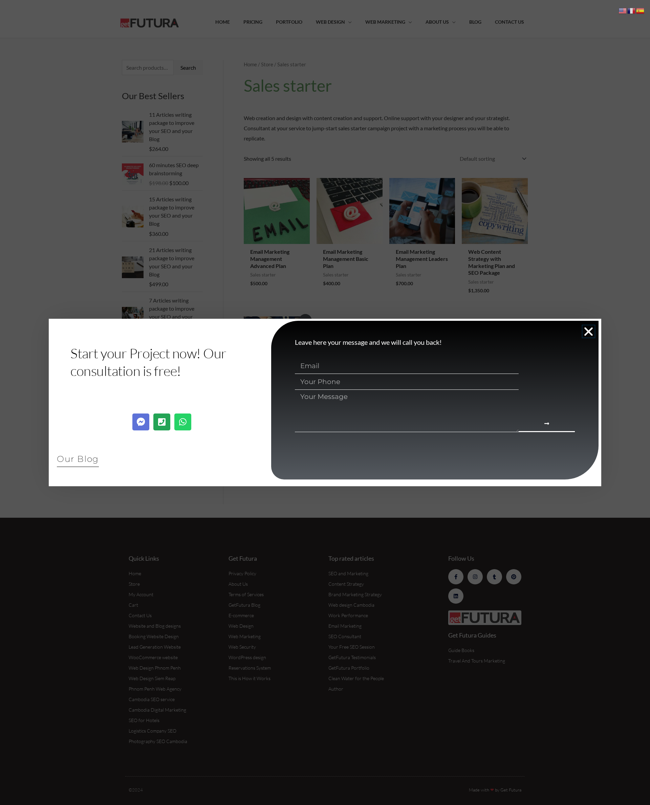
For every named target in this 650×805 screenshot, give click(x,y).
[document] (325, 402)
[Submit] (547, 424)
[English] (623, 10)
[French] (631, 10)
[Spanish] (640, 10)
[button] (588, 331)
